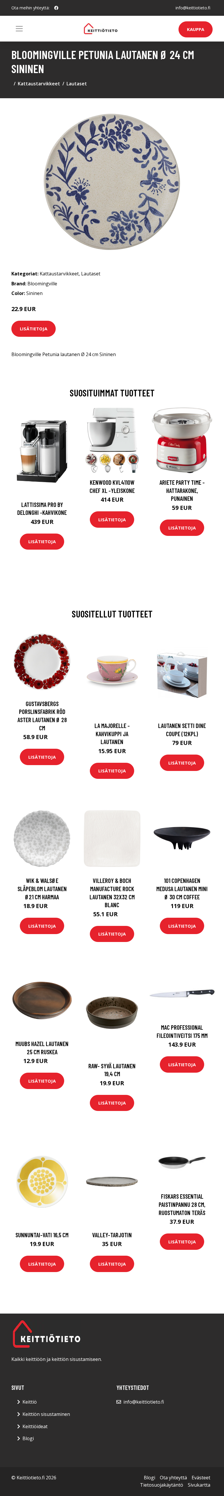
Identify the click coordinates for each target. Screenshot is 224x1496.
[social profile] (56, 7)
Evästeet (201, 1477)
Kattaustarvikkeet (39, 83)
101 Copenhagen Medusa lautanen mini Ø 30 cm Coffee (182, 888)
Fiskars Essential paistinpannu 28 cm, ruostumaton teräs (182, 1204)
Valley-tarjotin (112, 1234)
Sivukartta (199, 1485)
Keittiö (29, 1402)
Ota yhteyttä (173, 1477)
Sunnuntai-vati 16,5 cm (42, 1234)
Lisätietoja (33, 329)
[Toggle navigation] (19, 28)
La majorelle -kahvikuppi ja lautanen (112, 733)
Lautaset (76, 83)
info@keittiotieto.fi (193, 8)
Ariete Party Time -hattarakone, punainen (182, 490)
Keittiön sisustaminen (46, 1414)
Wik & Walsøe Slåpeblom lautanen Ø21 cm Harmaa (42, 888)
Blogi (28, 1438)
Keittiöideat (35, 1426)
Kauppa (195, 29)
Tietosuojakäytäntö (161, 1485)
